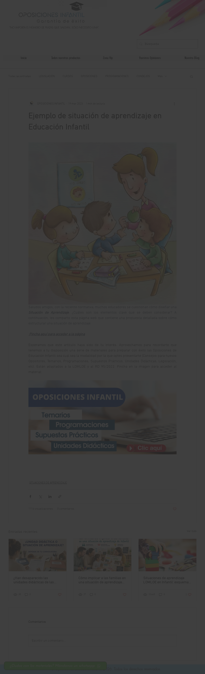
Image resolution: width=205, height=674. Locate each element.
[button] (154, 359)
